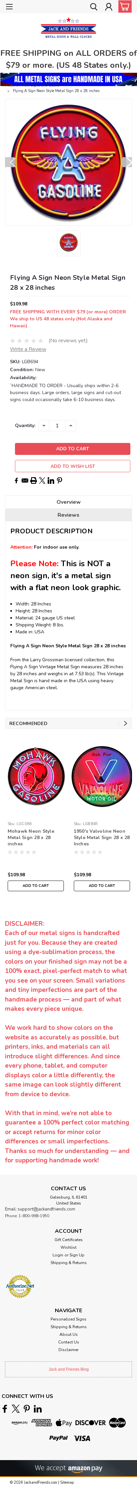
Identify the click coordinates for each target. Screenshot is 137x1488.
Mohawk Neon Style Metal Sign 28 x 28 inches (31, 837)
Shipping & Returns (69, 1262)
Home (9, 85)
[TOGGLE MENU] (9, 7)
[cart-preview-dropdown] (123, 6)
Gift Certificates (69, 1239)
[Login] (109, 7)
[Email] (25, 480)
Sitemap (67, 1482)
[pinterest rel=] (27, 1409)
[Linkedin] (51, 480)
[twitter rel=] (16, 1409)
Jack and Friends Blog (69, 1369)
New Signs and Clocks (40, 85)
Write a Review (28, 349)
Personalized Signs (68, 1319)
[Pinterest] (59, 480)
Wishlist (68, 1247)
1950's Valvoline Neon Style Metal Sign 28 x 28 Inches (102, 837)
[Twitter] (42, 480)
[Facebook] (16, 480)
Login (58, 1255)
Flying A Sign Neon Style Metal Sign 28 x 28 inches (56, 90)
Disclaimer (68, 1349)
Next (127, 162)
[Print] (33, 480)
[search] (94, 7)
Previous (10, 162)
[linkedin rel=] (38, 1409)
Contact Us (68, 1342)
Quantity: (25, 425)
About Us (69, 1334)
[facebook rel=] (5, 1409)
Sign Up (76, 1255)
